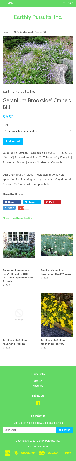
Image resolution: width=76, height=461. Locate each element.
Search (38, 381)
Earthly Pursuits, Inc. (38, 17)
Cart (70, 3)
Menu (10, 3)
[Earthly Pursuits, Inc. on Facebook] (38, 403)
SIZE (6, 125)
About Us (38, 385)
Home (5, 31)
